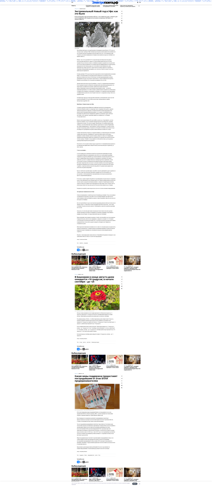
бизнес (85, 455)
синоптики (88, 342)
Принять (135, 483)
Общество (77, 8)
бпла (99, 455)
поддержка (82, 455)
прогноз (84, 342)
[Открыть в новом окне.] (79, 250)
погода (81, 342)
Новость (73, 5)
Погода (76, 274)
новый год (81, 243)
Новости (76, 373)
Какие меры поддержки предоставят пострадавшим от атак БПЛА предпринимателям (110, 6)
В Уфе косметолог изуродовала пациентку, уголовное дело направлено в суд (128, 6)
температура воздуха (95, 342)
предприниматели (91, 455)
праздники (86, 243)
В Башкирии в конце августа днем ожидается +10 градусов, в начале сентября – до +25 (93, 6)
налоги (96, 455)
